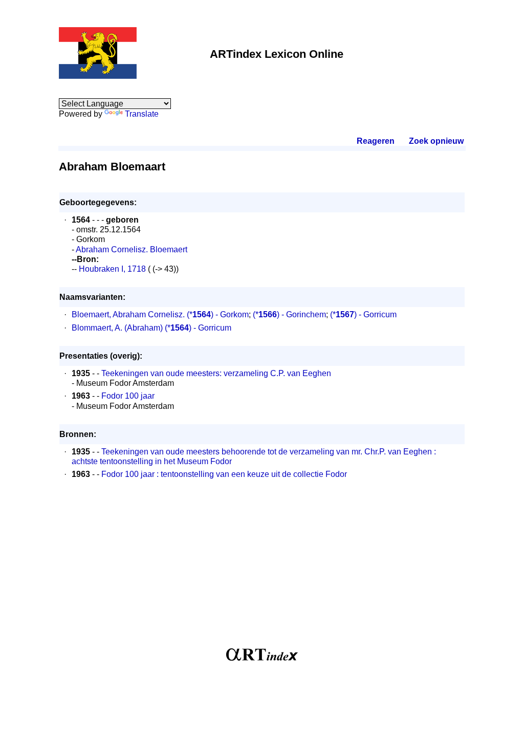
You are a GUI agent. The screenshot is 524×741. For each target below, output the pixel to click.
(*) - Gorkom (218, 314)
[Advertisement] (262, 569)
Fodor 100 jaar (128, 395)
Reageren (376, 141)
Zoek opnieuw (436, 141)
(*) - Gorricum (363, 314)
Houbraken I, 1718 (111, 269)
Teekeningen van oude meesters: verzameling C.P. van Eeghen (216, 373)
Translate (142, 114)
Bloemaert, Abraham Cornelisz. (128, 314)
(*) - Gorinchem (289, 314)
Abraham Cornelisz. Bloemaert (131, 249)
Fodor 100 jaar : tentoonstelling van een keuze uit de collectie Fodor (224, 474)
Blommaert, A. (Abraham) (117, 327)
